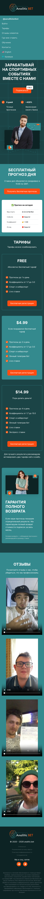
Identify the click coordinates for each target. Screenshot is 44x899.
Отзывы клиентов (10, 33)
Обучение (6, 42)
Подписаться (23, 90)
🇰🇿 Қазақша (7, 56)
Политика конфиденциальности (22, 852)
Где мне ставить (9, 38)
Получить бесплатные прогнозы (22, 191)
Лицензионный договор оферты (22, 849)
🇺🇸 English (6, 52)
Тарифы (5, 28)
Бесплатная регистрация (22, 303)
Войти (5, 23)
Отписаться (22, 846)
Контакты (6, 47)
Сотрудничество (22, 855)
